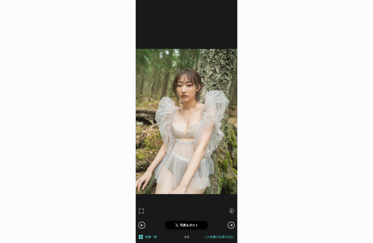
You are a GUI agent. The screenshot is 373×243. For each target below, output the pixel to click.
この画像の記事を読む (219, 237)
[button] (231, 225)
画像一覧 (151, 237)
